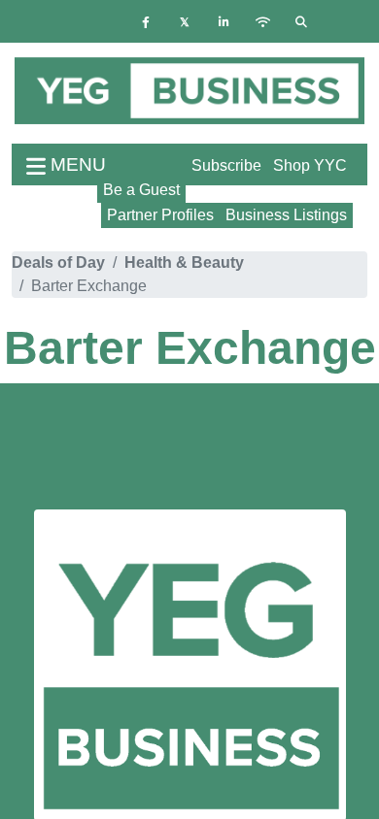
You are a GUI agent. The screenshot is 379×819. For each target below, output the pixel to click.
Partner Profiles (160, 215)
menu (76, 164)
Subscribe (226, 165)
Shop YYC (310, 165)
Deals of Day (58, 262)
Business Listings (286, 215)
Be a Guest (141, 189)
